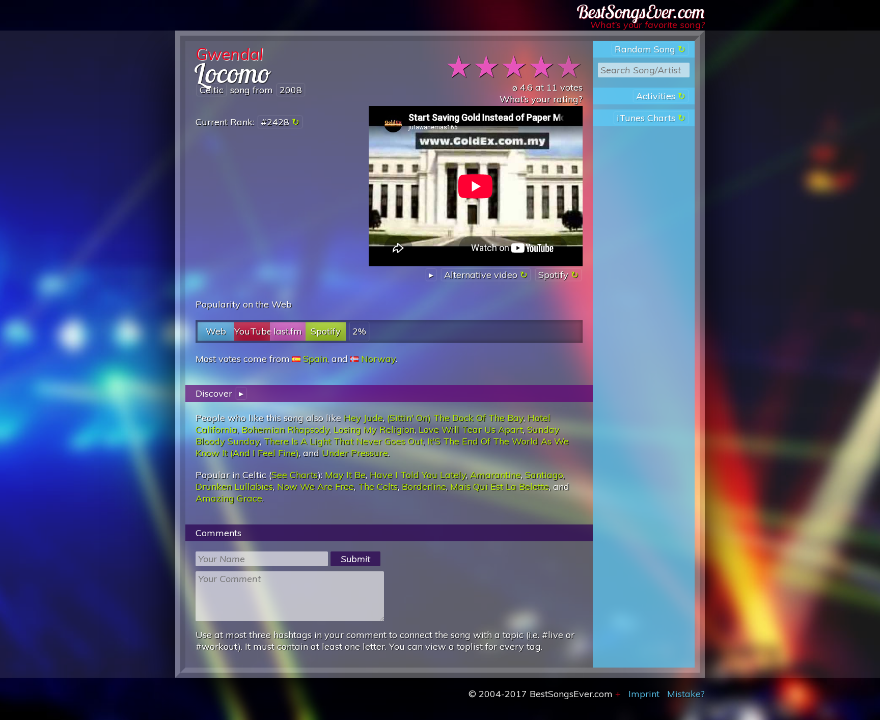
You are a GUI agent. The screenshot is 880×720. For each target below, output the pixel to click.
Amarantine (495, 475)
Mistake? (686, 694)
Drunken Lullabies (234, 486)
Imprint (643, 694)
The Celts (378, 486)
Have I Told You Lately (418, 475)
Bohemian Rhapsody (285, 429)
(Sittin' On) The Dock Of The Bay (455, 418)
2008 (291, 90)
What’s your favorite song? (647, 25)
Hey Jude (363, 418)
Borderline (424, 486)
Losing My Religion (374, 429)
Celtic (212, 90)
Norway (378, 359)
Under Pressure (355, 453)
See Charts (294, 475)
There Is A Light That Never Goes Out (343, 441)
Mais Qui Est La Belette (499, 486)
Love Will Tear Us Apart (471, 429)
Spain (315, 359)
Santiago (544, 475)
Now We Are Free (315, 486)
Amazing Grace (229, 498)
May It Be (345, 475)
